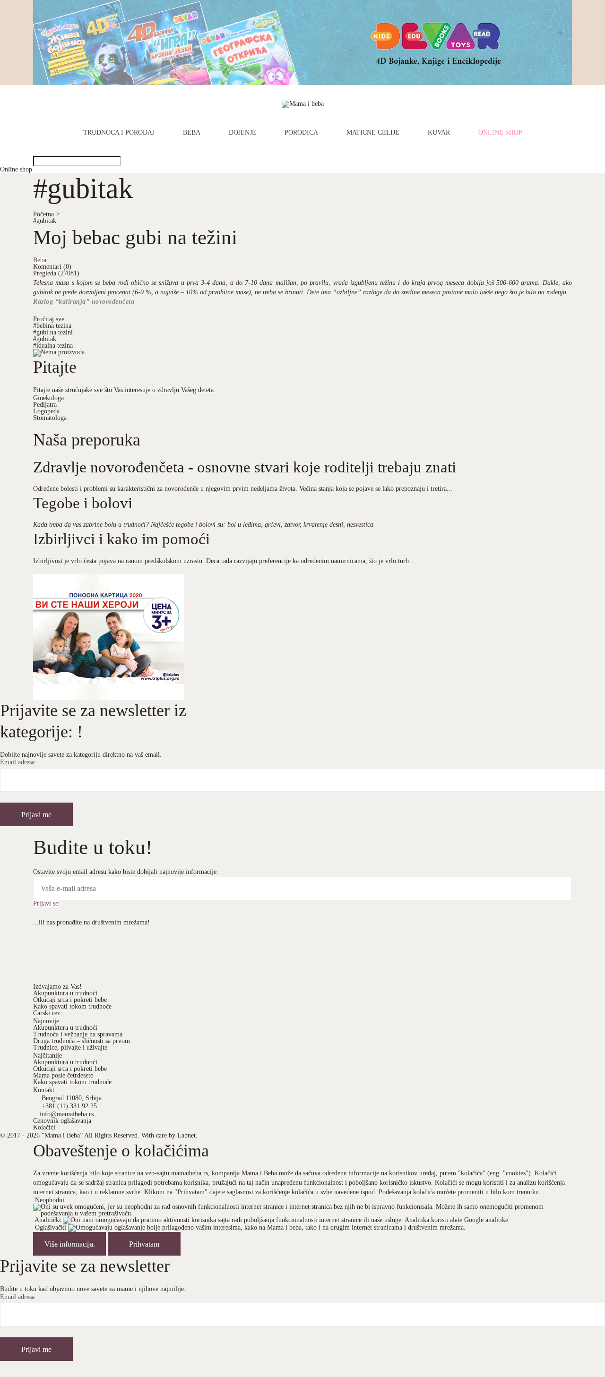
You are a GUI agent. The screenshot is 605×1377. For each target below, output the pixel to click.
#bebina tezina (52, 325)
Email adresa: (18, 762)
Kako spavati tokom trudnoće (72, 1006)
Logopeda (46, 411)
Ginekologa (48, 398)
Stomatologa (50, 417)
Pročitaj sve (48, 319)
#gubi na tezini (53, 332)
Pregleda (56, 273)
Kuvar (439, 132)
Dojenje (242, 132)
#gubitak (44, 220)
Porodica (301, 132)
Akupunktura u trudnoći (65, 993)
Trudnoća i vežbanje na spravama (77, 1034)
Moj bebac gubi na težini (135, 237)
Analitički (48, 1219)
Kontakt (43, 1090)
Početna (46, 214)
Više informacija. (69, 1244)
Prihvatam (144, 1244)
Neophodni (49, 1200)
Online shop (500, 132)
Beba (191, 132)
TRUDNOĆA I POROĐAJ (119, 132)
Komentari (52, 266)
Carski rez (46, 1013)
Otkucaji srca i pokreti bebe (70, 999)
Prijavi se (45, 903)
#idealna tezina (53, 345)
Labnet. (187, 1135)
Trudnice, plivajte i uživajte (70, 1047)
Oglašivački (50, 1227)
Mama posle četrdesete (63, 1075)
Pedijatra (45, 404)
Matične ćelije (372, 132)
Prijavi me (36, 815)
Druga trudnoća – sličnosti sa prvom (81, 1040)
